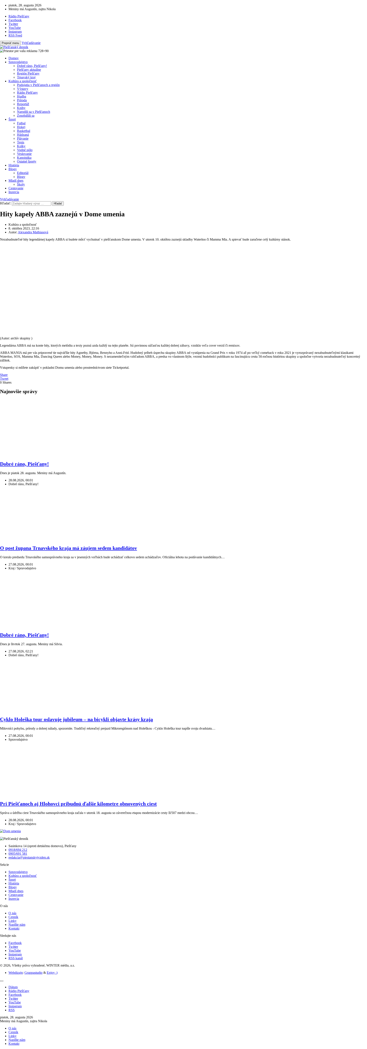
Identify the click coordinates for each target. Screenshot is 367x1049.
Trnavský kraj (26, 77)
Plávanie (22, 138)
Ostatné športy (26, 161)
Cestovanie (15, 188)
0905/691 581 (17, 853)
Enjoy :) (52, 972)
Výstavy (22, 89)
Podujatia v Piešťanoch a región (38, 85)
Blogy (12, 169)
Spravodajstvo (18, 62)
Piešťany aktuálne (29, 69)
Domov (13, 58)
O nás (12, 913)
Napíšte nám (16, 924)
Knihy (21, 108)
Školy (21, 184)
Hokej (21, 127)
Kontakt (13, 928)
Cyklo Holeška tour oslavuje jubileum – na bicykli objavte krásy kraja (76, 719)
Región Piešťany (28, 73)
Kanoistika (24, 157)
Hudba (21, 96)
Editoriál (22, 173)
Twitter (13, 946)
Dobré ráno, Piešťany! (32, 66)
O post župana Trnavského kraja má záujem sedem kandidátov (68, 548)
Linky (12, 921)
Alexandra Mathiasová (33, 232)
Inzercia (13, 192)
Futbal (21, 123)
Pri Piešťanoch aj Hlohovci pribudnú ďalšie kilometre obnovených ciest (78, 804)
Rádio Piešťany (27, 92)
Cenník (13, 917)
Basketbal (23, 131)
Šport (12, 119)
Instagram (15, 954)
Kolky (21, 146)
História (13, 165)
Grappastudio (33, 972)
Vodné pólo (24, 150)
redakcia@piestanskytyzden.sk (29, 857)
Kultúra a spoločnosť (22, 81)
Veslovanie (24, 154)
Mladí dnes (15, 180)
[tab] (13, 987)
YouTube (14, 950)
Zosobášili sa (25, 115)
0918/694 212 (17, 850)
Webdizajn (15, 972)
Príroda (22, 100)
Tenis (20, 142)
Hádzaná (23, 134)
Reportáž (23, 104)
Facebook (15, 943)
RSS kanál (15, 958)
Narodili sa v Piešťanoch (33, 111)
